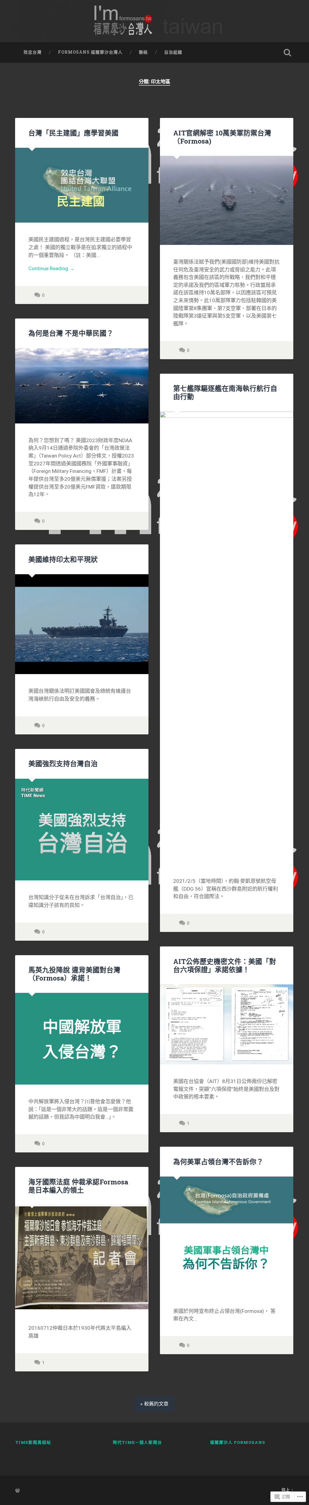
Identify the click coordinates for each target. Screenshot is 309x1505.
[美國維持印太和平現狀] (81, 624)
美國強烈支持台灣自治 (63, 763)
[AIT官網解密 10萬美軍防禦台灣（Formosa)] (226, 200)
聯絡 (143, 52)
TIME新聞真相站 (33, 1442)
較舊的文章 (156, 1404)
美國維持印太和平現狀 (63, 559)
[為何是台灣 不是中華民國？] (81, 385)
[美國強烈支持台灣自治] (81, 829)
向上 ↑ (288, 1489)
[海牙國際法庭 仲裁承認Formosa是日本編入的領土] (81, 1258)
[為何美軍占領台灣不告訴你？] (226, 1235)
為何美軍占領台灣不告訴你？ (218, 1161)
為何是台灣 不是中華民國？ (70, 332)
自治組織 (173, 52)
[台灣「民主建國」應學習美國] (81, 185)
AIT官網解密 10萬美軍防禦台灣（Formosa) (222, 136)
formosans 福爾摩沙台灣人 (90, 52)
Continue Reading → (51, 268)
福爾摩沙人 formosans (237, 1442)
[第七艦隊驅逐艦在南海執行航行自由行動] (226, 638)
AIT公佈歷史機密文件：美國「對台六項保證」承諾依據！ (224, 965)
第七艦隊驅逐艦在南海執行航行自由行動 (225, 392)
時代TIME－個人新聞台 (137, 1442)
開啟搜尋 (288, 52)
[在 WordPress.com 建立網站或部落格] (17, 1490)
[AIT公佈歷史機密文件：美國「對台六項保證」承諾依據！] (226, 1024)
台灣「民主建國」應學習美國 (73, 132)
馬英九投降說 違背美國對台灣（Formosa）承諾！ (74, 973)
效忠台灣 (33, 52)
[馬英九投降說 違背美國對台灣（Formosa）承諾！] (81, 1038)
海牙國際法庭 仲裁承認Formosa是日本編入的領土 (78, 1185)
